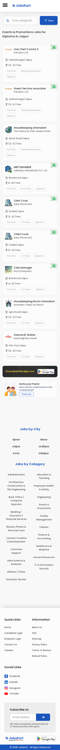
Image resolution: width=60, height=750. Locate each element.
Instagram (15, 688)
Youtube (14, 693)
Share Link (26, 394)
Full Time (11, 71)
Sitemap (36, 638)
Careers (8, 650)
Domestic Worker (16, 579)
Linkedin (13, 682)
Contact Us (10, 644)
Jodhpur (43, 446)
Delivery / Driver (16, 571)
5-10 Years (26, 188)
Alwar (44, 439)
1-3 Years (25, 222)
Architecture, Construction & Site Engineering (16, 485)
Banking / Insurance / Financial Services (16, 515)
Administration (16, 474)
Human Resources (44, 557)
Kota (16, 453)
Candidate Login (13, 633)
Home (7, 627)
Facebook (14, 676)
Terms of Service (41, 650)
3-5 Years (25, 289)
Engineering (44, 497)
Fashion (44, 527)
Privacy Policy (39, 644)
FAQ (34, 633)
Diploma (11, 76)
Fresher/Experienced (30, 71)
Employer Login (12, 638)
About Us (37, 627)
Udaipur (44, 453)
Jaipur (16, 446)
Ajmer (16, 439)
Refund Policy (39, 656)
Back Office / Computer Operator (16, 500)
